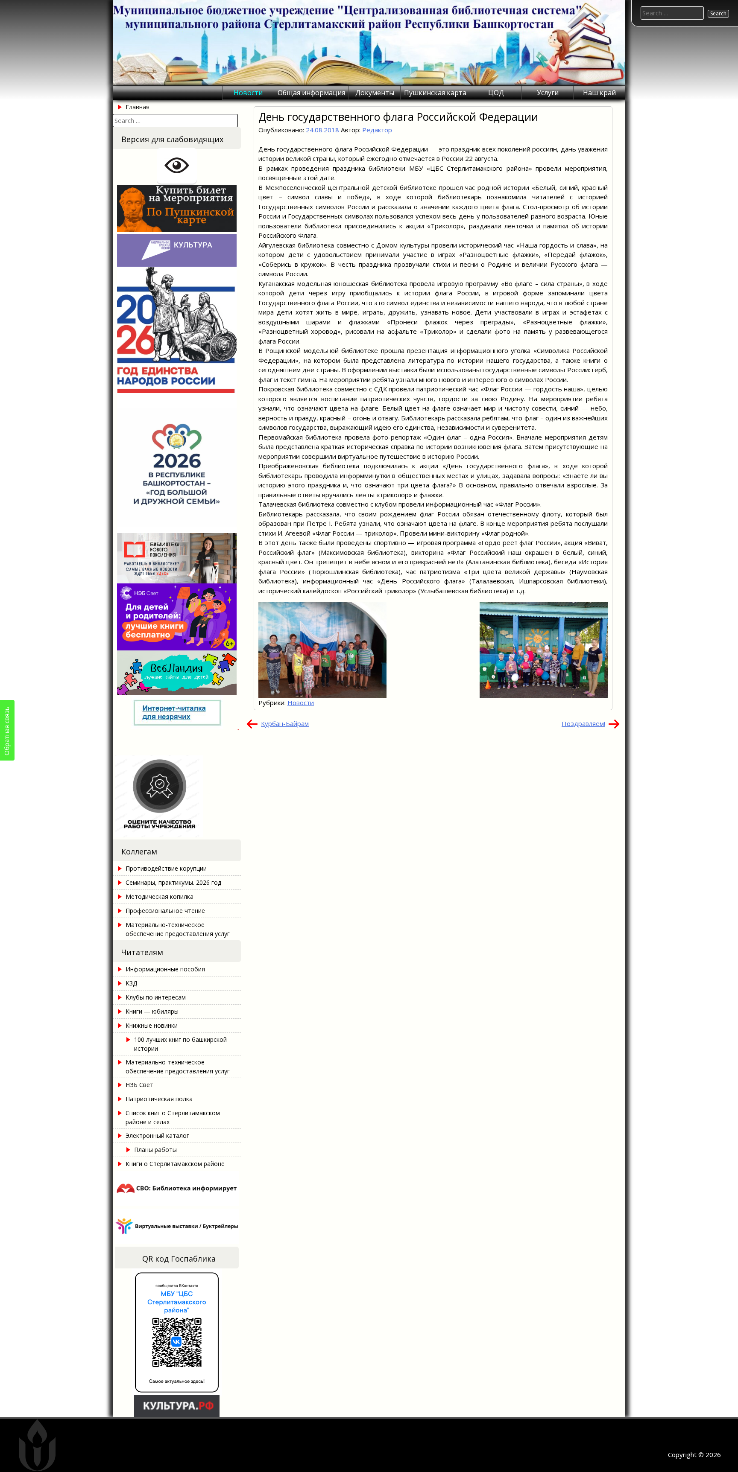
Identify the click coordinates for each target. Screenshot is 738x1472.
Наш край (599, 92)
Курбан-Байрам (285, 723)
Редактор (377, 129)
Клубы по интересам (156, 997)
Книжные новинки (152, 1025)
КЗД (131, 983)
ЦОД (496, 92)
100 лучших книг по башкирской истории (180, 1043)
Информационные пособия (165, 969)
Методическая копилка (159, 896)
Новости (248, 92)
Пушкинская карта (435, 92)
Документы (374, 92)
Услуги (548, 92)
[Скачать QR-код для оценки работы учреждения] (177, 835)
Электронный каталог (157, 1135)
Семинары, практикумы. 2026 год (173, 882)
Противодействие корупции (166, 868)
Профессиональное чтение (165, 911)
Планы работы (155, 1150)
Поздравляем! (583, 723)
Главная (137, 107)
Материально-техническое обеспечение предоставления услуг (178, 929)
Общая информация (311, 92)
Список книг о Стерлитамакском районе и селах (173, 1117)
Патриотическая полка (159, 1099)
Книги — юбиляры (152, 1011)
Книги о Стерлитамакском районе (175, 1164)
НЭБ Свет (139, 1085)
